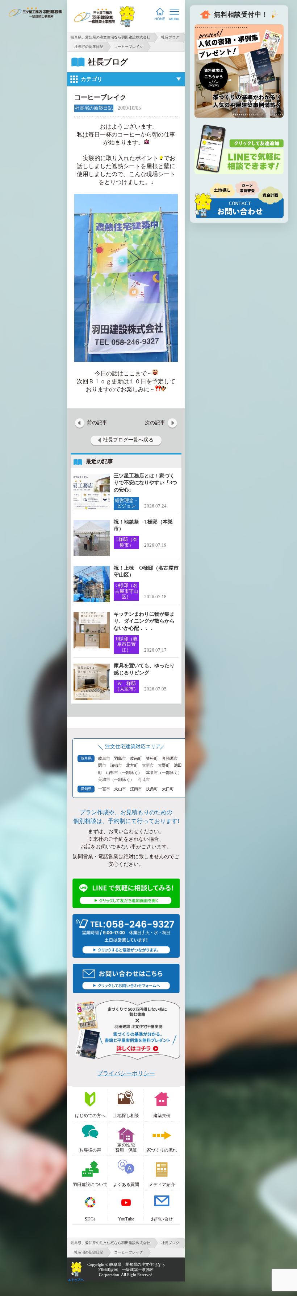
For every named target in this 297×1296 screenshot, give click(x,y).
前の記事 (97, 422)
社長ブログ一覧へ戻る (128, 440)
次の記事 (155, 422)
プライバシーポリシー (126, 1073)
